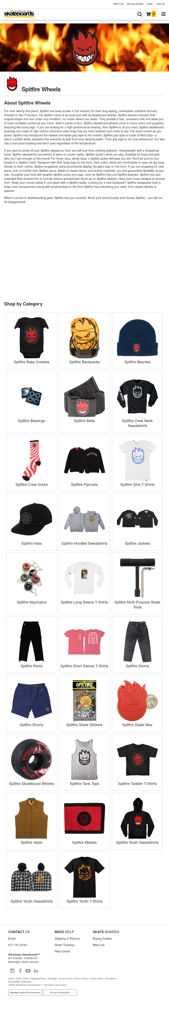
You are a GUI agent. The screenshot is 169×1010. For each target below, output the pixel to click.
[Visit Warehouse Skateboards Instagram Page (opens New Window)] (12, 971)
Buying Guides (135, 3)
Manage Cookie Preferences (25, 992)
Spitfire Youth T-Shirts (84, 901)
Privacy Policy (81, 978)
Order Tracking (64, 945)
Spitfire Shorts (137, 665)
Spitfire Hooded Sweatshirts (84, 543)
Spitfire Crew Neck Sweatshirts (137, 423)
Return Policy (22, 978)
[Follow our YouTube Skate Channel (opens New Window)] (28, 971)
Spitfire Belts (84, 420)
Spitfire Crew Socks (31, 484)
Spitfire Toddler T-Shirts (137, 783)
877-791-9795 (17, 945)
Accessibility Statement (19, 981)
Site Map (52, 978)
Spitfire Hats (31, 543)
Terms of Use (65, 978)
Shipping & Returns (67, 938)
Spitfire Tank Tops (84, 783)
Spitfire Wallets (84, 842)
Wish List (118, 3)
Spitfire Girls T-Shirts (137, 484)
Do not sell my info (60, 992)
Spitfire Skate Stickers (84, 724)
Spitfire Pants (31, 665)
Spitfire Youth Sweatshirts (137, 842)
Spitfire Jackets (137, 543)
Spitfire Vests (31, 842)
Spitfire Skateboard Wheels (31, 783)
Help (150, 3)
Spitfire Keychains (31, 602)
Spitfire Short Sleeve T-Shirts (84, 665)
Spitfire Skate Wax (137, 724)
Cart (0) (160, 3)
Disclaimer (111, 978)
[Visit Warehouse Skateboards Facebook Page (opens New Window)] (20, 971)
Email (11, 938)
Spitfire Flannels (84, 484)
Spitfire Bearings (31, 420)
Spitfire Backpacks (84, 361)
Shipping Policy (38, 978)
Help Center (62, 951)
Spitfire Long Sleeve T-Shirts (84, 602)
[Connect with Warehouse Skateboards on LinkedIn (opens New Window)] (36, 971)
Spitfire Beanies (137, 361)
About (11, 978)
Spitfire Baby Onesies (31, 361)
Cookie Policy (97, 978)
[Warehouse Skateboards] (21, 14)
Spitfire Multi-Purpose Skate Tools (137, 604)
